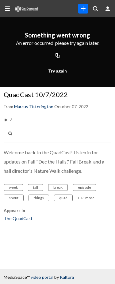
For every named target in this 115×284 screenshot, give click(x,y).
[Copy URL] (58, 56)
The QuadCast (18, 218)
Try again (57, 70)
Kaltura (67, 277)
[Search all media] (95, 9)
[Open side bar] (7, 9)
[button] (12, 134)
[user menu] (108, 9)
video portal (42, 277)
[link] (83, 9)
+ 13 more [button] (86, 197)
